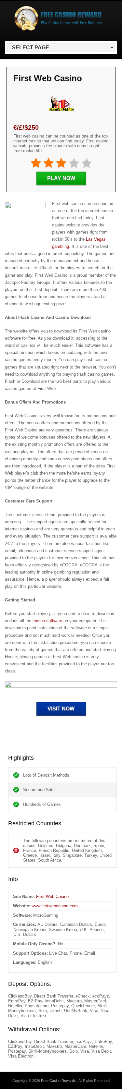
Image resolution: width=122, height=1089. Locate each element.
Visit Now (61, 708)
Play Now (61, 178)
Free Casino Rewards (59, 1081)
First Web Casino (52, 896)
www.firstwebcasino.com (55, 905)
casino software (47, 620)
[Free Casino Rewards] (59, 29)
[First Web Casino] (61, 688)
